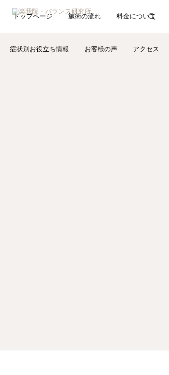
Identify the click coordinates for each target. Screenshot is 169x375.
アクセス (146, 48)
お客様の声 (100, 48)
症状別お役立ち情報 (39, 48)
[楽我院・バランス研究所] (66, 16)
